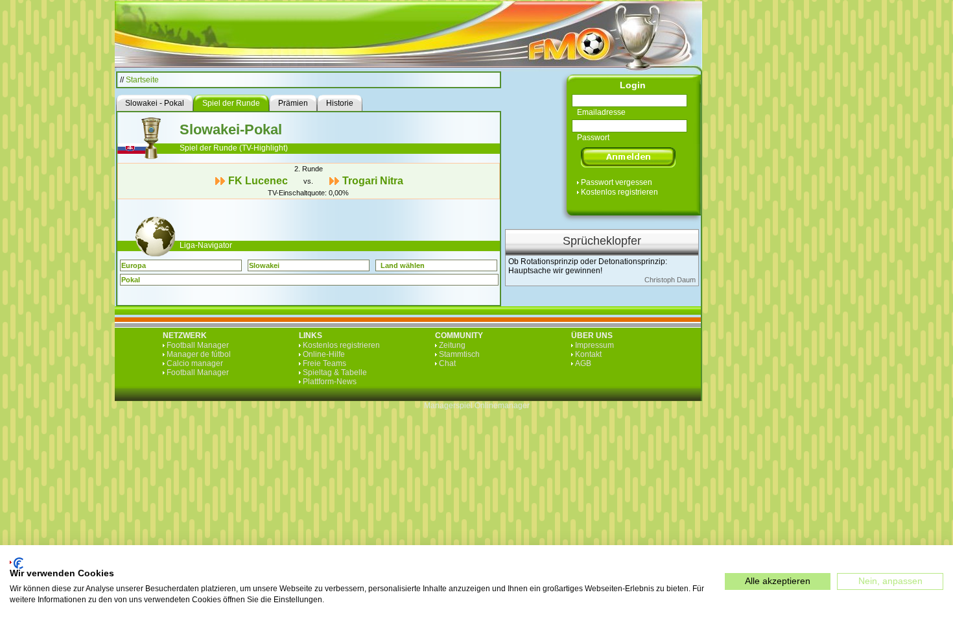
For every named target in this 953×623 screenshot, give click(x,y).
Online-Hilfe (324, 354)
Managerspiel (448, 405)
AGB (583, 363)
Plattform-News (330, 381)
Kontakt (588, 354)
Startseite (142, 79)
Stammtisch (459, 354)
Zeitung (452, 345)
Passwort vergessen (616, 182)
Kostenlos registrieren (619, 192)
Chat (447, 363)
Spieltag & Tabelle (335, 372)
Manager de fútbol (199, 354)
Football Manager (198, 345)
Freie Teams (324, 363)
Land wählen (403, 265)
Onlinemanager (502, 405)
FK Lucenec (258, 180)
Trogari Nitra (372, 180)
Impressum (594, 345)
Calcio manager (195, 363)
